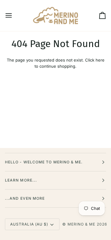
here (100, 60)
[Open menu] (14, 15)
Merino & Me (82, 224)
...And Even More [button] (25, 198)
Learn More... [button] (21, 180)
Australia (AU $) (29, 224)
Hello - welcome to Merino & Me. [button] (44, 162)
